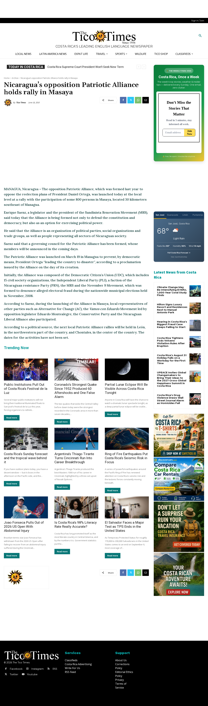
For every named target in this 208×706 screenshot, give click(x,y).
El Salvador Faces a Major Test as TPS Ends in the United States (124, 527)
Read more (11, 418)
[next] (144, 67)
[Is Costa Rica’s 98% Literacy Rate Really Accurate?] (76, 507)
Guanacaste (172, 215)
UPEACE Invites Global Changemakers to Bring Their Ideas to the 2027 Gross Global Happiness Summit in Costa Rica (171, 379)
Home (7, 78)
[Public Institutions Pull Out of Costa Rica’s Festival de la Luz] (26, 370)
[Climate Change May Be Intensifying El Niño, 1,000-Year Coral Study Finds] (195, 291)
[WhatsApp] (138, 100)
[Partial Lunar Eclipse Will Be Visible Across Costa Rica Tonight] (127, 370)
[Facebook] (123, 100)
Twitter (14, 674)
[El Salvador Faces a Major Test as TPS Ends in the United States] (127, 507)
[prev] (139, 67)
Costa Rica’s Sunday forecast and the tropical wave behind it (26, 458)
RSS (54, 668)
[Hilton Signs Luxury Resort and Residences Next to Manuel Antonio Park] (195, 308)
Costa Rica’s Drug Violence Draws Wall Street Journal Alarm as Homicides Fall (170, 399)
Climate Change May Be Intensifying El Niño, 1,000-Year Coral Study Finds (172, 291)
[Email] (145, 100)
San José (160, 215)
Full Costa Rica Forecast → (179, 253)
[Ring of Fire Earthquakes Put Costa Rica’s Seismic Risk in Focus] (127, 439)
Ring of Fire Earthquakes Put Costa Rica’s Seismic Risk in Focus (126, 458)
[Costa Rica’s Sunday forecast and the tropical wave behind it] (26, 439)
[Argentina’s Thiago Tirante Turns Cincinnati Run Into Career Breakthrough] (76, 439)
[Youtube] (23, 674)
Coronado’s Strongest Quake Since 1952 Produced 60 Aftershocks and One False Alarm (75, 391)
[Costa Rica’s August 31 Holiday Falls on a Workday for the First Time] (195, 359)
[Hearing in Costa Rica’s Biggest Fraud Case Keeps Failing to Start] (195, 325)
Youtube (32, 674)
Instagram (37, 668)
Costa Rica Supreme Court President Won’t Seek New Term (85, 67)
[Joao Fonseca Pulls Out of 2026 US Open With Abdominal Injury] (26, 507)
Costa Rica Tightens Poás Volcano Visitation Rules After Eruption (171, 342)
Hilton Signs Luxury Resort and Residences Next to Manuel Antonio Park (172, 308)
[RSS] (49, 669)
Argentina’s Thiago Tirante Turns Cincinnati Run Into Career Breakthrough (74, 458)
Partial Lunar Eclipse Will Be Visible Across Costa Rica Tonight (126, 389)
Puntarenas (198, 215)
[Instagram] (27, 669)
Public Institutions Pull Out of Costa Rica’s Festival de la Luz (25, 389)
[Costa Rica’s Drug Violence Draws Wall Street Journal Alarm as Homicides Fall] (195, 399)
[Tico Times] (8, 103)
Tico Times (21, 102)
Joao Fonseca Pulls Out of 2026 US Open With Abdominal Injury (24, 527)
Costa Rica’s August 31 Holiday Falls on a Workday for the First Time (172, 359)
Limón (185, 215)
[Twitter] (130, 100)
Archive (15, 78)
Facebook (16, 668)
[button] (200, 36)
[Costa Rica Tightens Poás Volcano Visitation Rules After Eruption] (195, 341)
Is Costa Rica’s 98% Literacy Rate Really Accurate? (75, 525)
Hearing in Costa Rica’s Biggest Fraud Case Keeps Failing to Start (172, 324)
